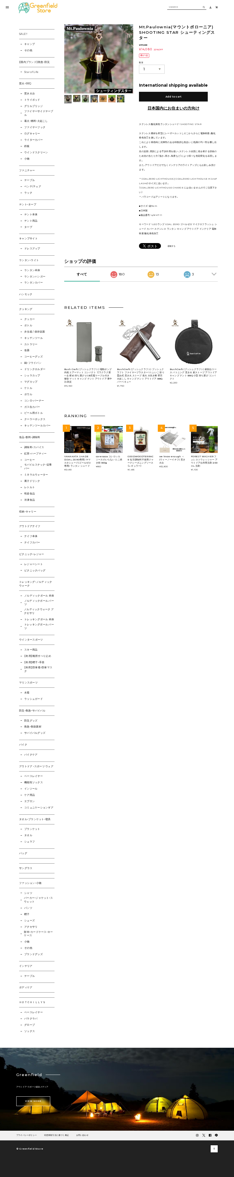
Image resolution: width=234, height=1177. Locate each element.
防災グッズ (30, 720)
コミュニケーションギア (38, 807)
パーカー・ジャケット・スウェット (38, 899)
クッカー (29, 319)
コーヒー (29, 459)
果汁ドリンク (32, 481)
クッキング (25, 309)
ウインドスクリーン (36, 152)
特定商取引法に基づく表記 (56, 1135)
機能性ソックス (33, 782)
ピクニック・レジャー (31, 554)
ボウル (28, 394)
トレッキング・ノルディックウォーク (35, 583)
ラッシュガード (33, 698)
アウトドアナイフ (29, 526)
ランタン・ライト (29, 260)
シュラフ (29, 841)
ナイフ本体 (30, 536)
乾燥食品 (29, 493)
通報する (171, 246)
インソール (30, 788)
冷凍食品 (29, 499)
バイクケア (30, 754)
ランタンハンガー (34, 276)
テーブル (29, 180)
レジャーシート (33, 564)
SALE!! (23, 34)
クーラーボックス (34, 419)
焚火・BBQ (25, 83)
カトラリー (30, 344)
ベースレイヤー (33, 776)
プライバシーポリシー (26, 1135)
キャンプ (29, 44)
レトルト (29, 487)
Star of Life (31, 72)
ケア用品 (29, 795)
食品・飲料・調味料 (29, 437)
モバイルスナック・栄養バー (38, 466)
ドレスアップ (32, 248)
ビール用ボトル (33, 412)
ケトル (28, 388)
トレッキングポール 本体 (39, 619)
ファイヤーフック (34, 127)
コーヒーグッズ (33, 356)
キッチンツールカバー (37, 425)
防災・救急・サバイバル (32, 710)
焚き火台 (29, 93)
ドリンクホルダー (34, 369)
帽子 (26, 914)
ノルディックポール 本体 (39, 595)
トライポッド (32, 99)
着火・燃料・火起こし (36, 121)
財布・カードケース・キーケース (38, 934)
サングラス (25, 868)
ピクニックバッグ (34, 570)
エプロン (29, 801)
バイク (23, 744)
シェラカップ (32, 375)
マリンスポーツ (28, 682)
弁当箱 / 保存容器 (34, 331)
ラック (28, 192)
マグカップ (30, 381)
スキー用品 (30, 649)
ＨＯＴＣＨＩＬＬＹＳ (32, 1002)
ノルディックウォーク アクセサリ (39, 611)
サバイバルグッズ (34, 732)
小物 (26, 158)
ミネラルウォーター (36, 474)
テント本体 (30, 214)
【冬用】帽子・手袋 (34, 662)
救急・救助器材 (32, 726)
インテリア (25, 966)
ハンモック (25, 294)
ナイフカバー (32, 542)
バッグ (23, 853)
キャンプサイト (28, 238)
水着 (26, 692)
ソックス (29, 1031)
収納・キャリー (27, 511)
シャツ (28, 893)
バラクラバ (30, 1018)
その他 (28, 50)
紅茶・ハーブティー (35, 453)
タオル (28, 835)
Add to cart (174, 96)
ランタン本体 (32, 270)
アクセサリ (30, 926)
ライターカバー (33, 139)
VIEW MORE (33, 1101)
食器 (26, 350)
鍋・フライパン (32, 362)
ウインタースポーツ (31, 639)
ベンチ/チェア (32, 186)
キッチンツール (33, 338)
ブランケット (32, 829)
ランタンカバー (33, 282)
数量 (141, 62)
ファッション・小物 (30, 883)
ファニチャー (27, 170)
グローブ (29, 1024)
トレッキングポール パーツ (39, 626)
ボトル (28, 325)
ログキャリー (32, 133)
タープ (28, 227)
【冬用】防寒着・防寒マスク (38, 669)
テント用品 (30, 220)
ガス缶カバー (32, 406)
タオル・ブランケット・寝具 (35, 819)
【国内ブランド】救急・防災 (34, 62)
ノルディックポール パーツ (39, 602)
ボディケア (25, 987)
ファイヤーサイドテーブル (38, 113)
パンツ (28, 907)
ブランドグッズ (33, 954)
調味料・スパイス (34, 447)
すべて (82, 274)
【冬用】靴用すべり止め (37, 656)
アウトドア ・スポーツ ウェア (36, 766)
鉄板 (26, 146)
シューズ (29, 920)
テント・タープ (27, 204)
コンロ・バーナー (34, 400)
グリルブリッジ (33, 106)
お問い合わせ (82, 1135)
